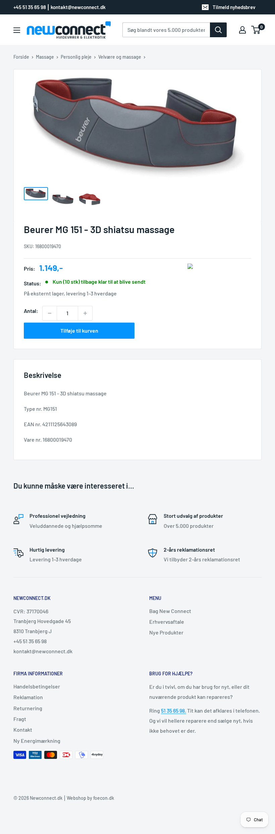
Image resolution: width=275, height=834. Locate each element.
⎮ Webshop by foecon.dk (88, 798)
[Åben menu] (16, 30)
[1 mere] (85, 313)
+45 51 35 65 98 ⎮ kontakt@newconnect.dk (59, 7)
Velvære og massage (119, 57)
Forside (21, 57)
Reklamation (28, 697)
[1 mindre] (50, 313)
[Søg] (218, 29)
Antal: (31, 311)
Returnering (27, 708)
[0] (256, 30)
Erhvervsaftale (166, 621)
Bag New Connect (170, 611)
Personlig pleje (76, 57)
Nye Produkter (166, 632)
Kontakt (22, 729)
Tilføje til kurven (79, 330)
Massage (45, 57)
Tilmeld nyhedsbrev (234, 7)
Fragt (19, 719)
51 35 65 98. (173, 710)
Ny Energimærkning (36, 740)
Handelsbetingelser (36, 686)
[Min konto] (242, 30)
